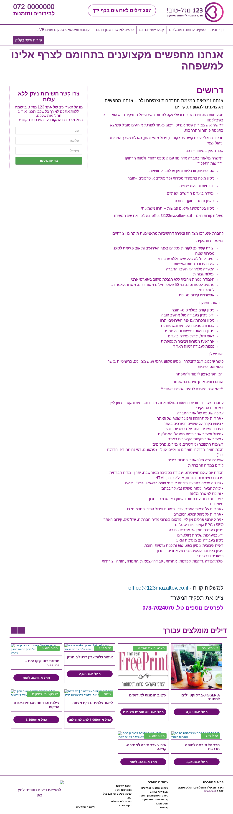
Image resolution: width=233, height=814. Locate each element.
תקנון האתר (125, 805)
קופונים (164, 807)
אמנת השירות (124, 786)
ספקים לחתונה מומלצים (187, 30)
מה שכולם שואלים (121, 801)
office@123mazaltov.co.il (158, 588)
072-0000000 (33, 6)
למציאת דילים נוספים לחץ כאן (39, 792)
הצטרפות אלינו (123, 789)
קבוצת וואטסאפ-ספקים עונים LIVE (62, 30)
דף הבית (217, 30)
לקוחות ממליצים (85, 807)
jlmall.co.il (210, 791)
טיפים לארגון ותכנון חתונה (114, 30)
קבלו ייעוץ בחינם (151, 30)
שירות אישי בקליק (28, 40)
